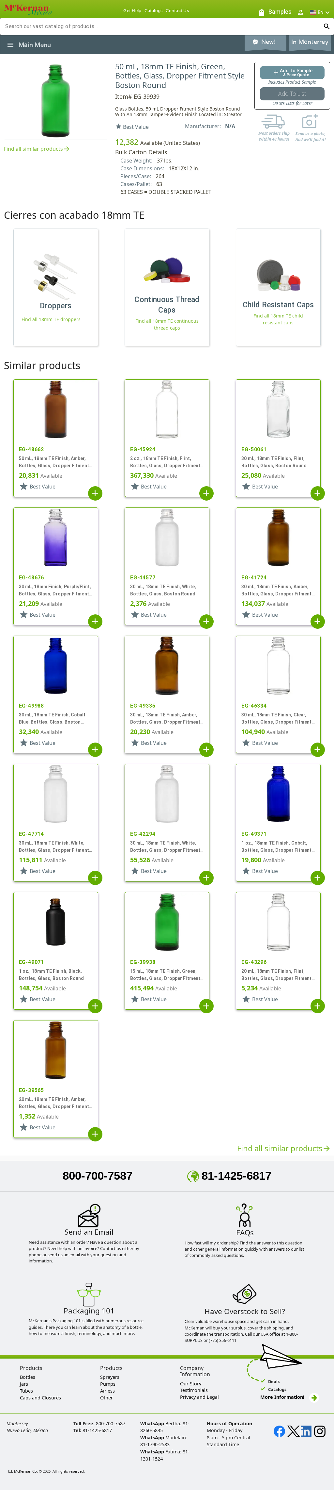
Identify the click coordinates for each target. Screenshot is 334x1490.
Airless (107, 1391)
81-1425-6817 (236, 1175)
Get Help (132, 10)
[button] (320, 12)
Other (106, 1398)
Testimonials (194, 1390)
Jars (24, 1384)
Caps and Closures (40, 1398)
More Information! (282, 1397)
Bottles (27, 1377)
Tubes (26, 1391)
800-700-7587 (97, 1175)
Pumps (107, 1384)
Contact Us (177, 10)
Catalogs (153, 10)
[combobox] (161, 26)
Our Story (190, 1383)
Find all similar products (37, 149)
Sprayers (109, 1377)
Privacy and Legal (199, 1397)
